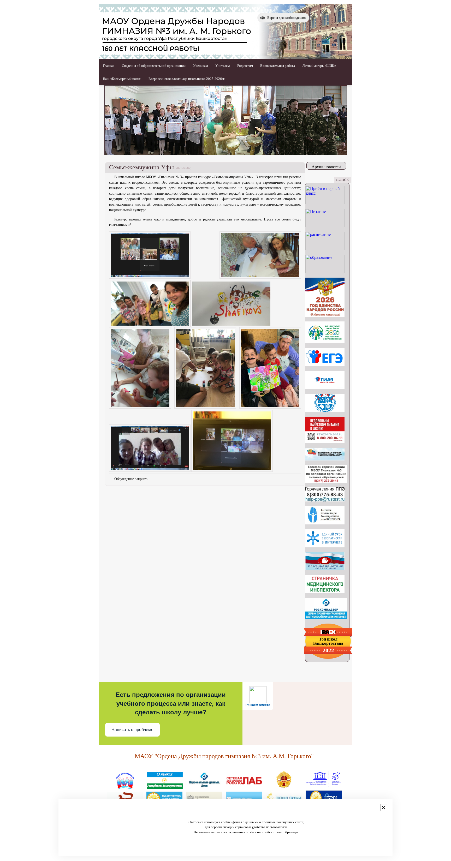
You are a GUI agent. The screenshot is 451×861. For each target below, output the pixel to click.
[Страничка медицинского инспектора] (325, 592)
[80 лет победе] (325, 342)
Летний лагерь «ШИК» (319, 66)
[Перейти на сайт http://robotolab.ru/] (244, 786)
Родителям (245, 66)
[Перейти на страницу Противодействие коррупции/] (325, 569)
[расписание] (325, 248)
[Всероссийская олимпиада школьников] (325, 411)
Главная (108, 66)
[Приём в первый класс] (325, 202)
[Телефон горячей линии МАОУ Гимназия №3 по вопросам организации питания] (326, 481)
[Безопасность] (125, 786)
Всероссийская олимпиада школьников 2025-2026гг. (187, 79)
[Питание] (325, 225)
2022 (328, 650)
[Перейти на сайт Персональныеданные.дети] (204, 786)
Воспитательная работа (277, 66)
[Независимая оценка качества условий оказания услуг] (325, 459)
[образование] (325, 271)
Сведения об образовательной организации (154, 66)
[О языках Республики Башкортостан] (165, 786)
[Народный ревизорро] (325, 441)
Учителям (222, 66)
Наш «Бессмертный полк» (122, 79)
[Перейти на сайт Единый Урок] (325, 546)
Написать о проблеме (132, 729)
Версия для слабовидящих (286, 18)
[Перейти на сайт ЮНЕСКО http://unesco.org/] (323, 786)
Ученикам (200, 66)
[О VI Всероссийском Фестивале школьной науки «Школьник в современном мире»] (325, 523)
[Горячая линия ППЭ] (325, 500)
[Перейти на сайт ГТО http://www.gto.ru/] (284, 786)
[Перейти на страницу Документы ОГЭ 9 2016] (325, 388)
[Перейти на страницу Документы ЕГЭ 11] (325, 365)
